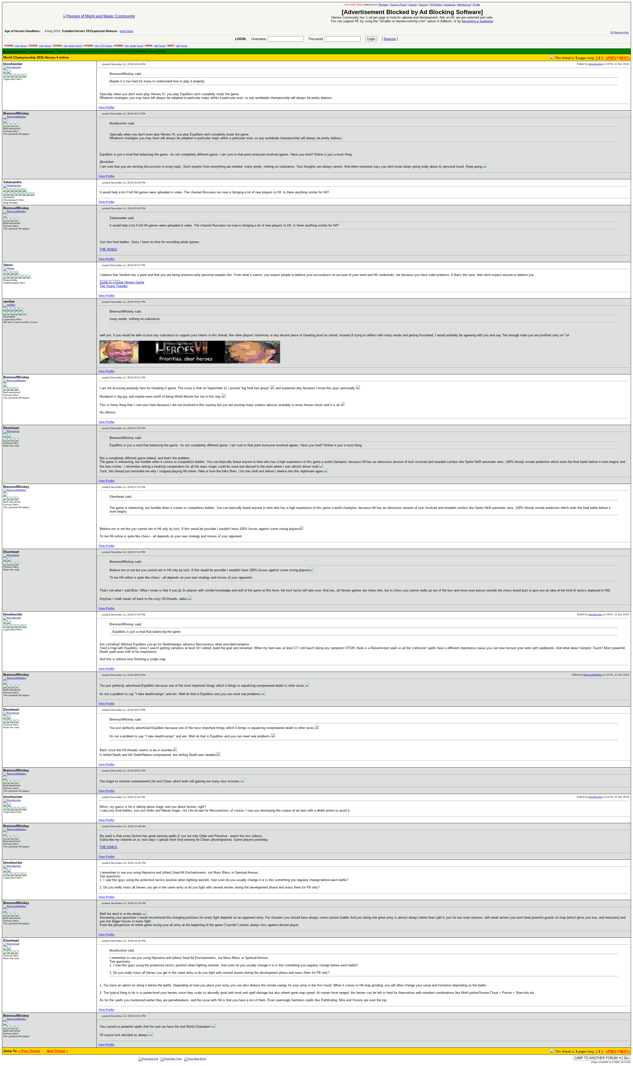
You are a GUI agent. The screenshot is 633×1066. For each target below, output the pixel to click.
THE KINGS (108, 249)
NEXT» (624, 58)
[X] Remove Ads (619, 32)
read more (127, 31)
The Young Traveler (114, 286)
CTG (102, 45)
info (17, 45)
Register (390, 39)
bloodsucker (596, 64)
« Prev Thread (29, 1051)
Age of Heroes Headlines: (22, 31)
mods (71, 45)
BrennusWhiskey (593, 674)
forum (23, 45)
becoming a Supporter (477, 21)
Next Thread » (57, 1051)
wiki (156, 45)
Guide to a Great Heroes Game (122, 282)
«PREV (611, 58)
